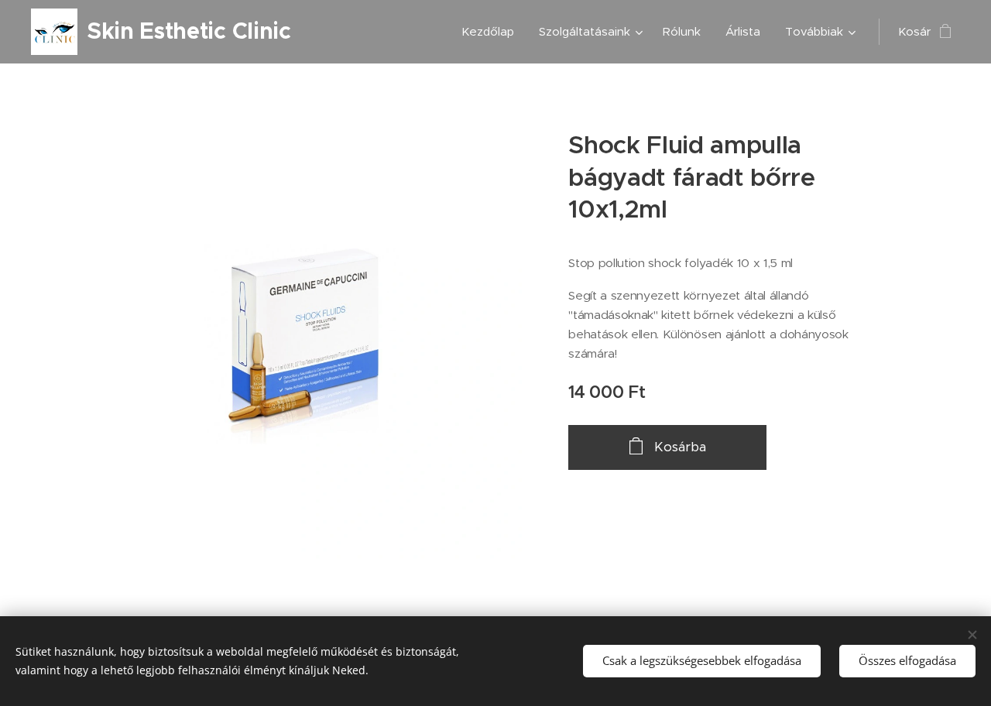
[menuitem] (492, 31)
